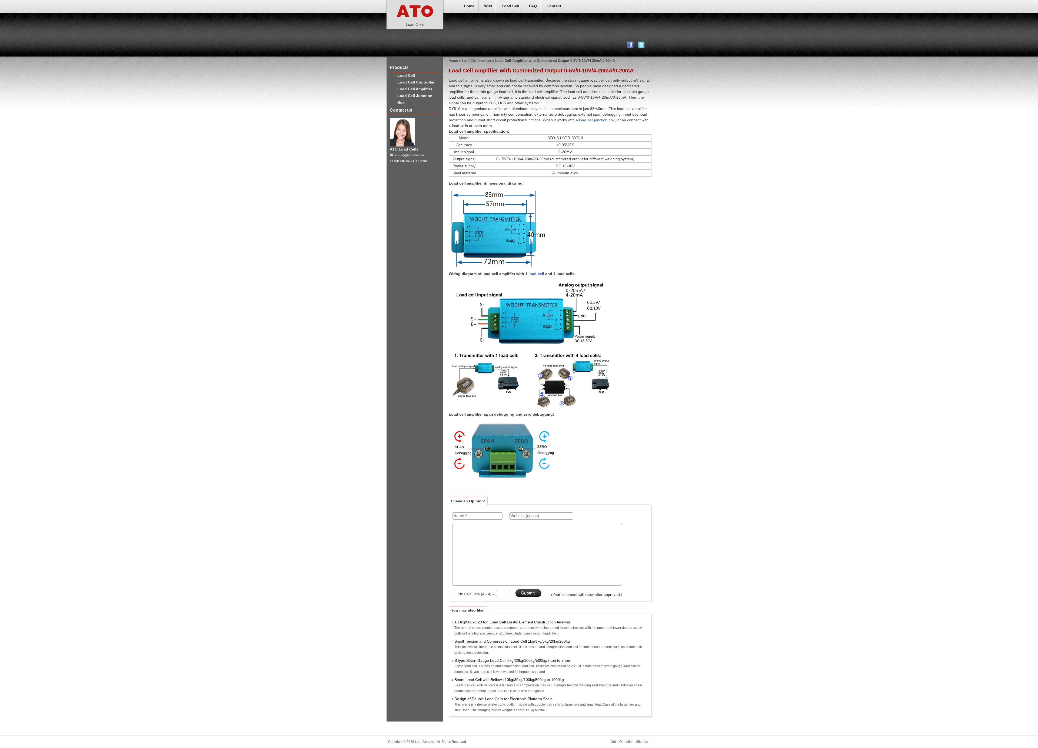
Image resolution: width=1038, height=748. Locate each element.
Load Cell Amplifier (414, 89)
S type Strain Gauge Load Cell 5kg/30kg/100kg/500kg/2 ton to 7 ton (512, 660)
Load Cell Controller (415, 82)
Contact (554, 6)
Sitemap (642, 742)
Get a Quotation (622, 742)
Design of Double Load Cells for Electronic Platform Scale (503, 699)
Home (469, 6)
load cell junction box (597, 120)
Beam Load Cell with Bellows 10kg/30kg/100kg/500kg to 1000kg (509, 679)
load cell (536, 274)
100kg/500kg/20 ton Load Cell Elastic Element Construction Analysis (512, 622)
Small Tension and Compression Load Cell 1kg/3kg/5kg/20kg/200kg (512, 641)
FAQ (533, 6)
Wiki (488, 6)
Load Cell (510, 6)
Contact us (401, 110)
